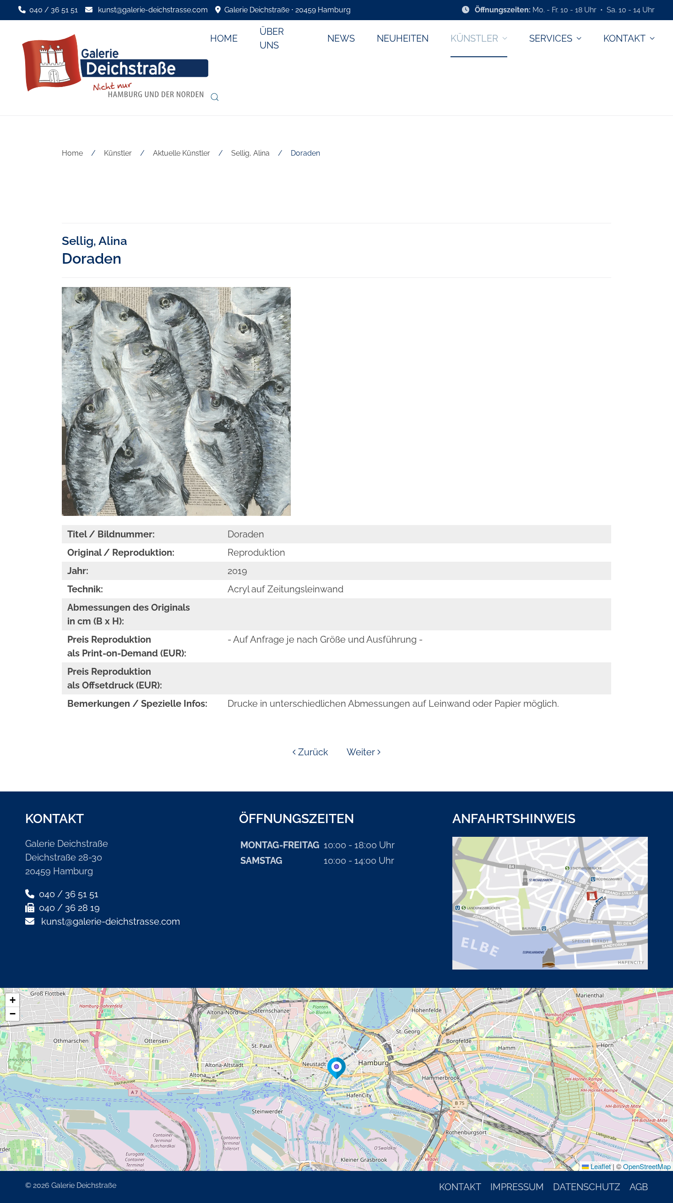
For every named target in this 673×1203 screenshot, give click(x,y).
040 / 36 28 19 (68, 907)
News (341, 38)
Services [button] (550, 38)
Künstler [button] (474, 38)
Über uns (272, 38)
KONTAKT (460, 1186)
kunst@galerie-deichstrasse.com (153, 9)
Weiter (361, 752)
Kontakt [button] (624, 38)
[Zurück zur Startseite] (114, 67)
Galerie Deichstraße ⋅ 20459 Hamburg (286, 9)
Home (224, 38)
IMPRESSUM (517, 1186)
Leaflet (600, 1166)
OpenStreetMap (647, 1166)
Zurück (313, 752)
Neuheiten (403, 38)
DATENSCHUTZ (586, 1186)
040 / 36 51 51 (53, 9)
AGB (639, 1186)
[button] (214, 97)
